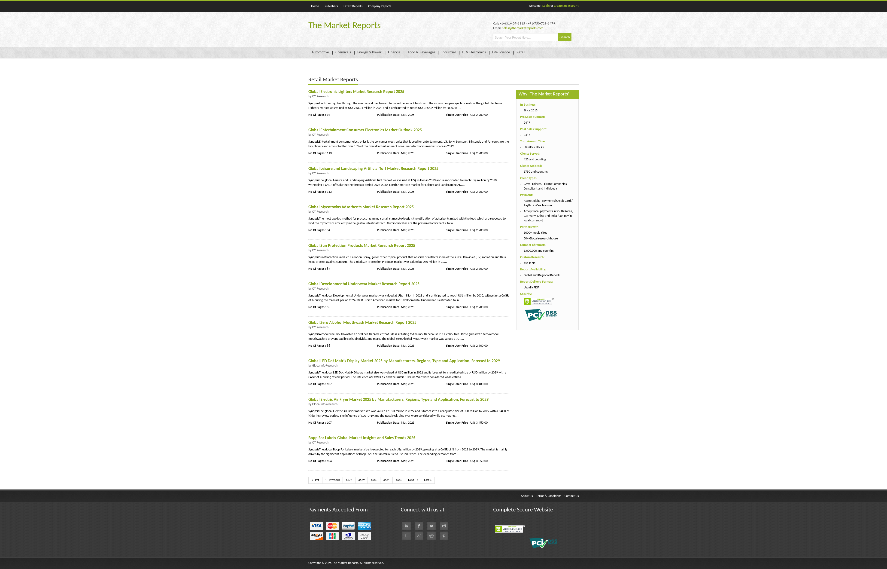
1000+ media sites (535, 233)
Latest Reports (352, 6)
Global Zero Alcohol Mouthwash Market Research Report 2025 (362, 323)
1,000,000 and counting (539, 251)
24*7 (527, 123)
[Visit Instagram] (431, 536)
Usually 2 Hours (534, 147)
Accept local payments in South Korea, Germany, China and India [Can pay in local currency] (548, 216)
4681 (386, 480)
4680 (374, 480)
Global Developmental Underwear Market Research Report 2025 (363, 284)
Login (546, 6)
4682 (399, 480)
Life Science (501, 52)
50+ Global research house (541, 238)
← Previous (332, 480)
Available (529, 263)
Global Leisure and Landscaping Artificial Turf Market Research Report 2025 (373, 169)
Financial (394, 52)
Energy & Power (369, 52)
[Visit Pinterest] (444, 536)
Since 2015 (531, 110)
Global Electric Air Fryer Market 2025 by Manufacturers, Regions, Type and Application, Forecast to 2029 (398, 400)
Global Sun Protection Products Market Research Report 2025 (361, 246)
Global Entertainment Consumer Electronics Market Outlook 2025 (365, 130)
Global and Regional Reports (542, 275)
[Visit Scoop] (406, 536)
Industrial (449, 52)
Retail (520, 52)
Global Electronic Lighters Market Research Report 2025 (356, 92)
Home (315, 6)
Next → (413, 480)
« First (315, 480)
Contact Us (572, 496)
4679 (361, 480)
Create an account (566, 6)
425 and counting (535, 159)
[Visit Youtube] (444, 526)
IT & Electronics (474, 52)
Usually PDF (531, 287)
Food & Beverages (421, 52)
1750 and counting (536, 172)
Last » (428, 480)
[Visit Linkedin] (406, 526)
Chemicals (343, 52)
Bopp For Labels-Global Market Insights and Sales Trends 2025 (361, 438)
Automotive (320, 52)
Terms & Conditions (548, 496)
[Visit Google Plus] (419, 536)
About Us (527, 496)
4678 (349, 480)
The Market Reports (344, 26)
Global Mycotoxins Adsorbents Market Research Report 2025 (361, 207)
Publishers (331, 6)
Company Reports (379, 6)
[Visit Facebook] (419, 526)
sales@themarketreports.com (523, 28)
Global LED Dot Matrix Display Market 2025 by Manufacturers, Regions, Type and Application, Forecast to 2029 (404, 361)
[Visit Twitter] (431, 526)
